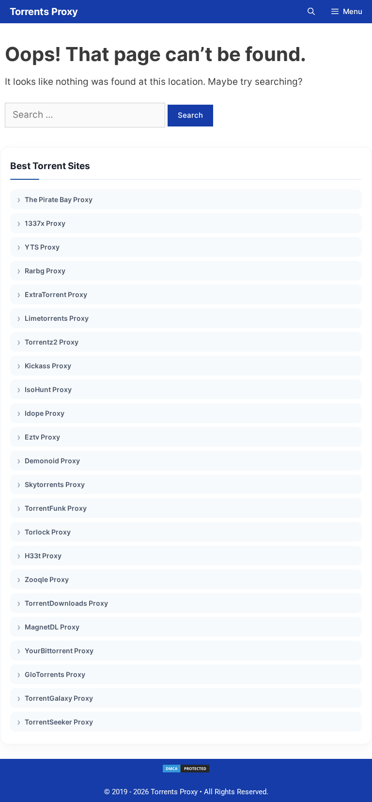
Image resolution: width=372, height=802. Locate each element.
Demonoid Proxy (52, 460)
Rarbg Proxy (45, 271)
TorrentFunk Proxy (56, 508)
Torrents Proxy (44, 11)
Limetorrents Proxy (57, 318)
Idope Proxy (44, 413)
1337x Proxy (45, 223)
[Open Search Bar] (311, 11)
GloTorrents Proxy (55, 674)
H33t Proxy (43, 555)
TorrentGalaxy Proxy (59, 698)
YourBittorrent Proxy (59, 650)
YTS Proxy (42, 247)
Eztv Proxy (42, 437)
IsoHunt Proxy (48, 389)
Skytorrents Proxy (55, 484)
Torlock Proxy (48, 532)
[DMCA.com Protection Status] (186, 771)
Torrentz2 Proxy (51, 342)
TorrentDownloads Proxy (66, 603)
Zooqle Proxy (47, 579)
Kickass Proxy (48, 366)
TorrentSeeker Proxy (59, 722)
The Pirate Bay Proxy (59, 199)
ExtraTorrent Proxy (56, 294)
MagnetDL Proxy (52, 627)
